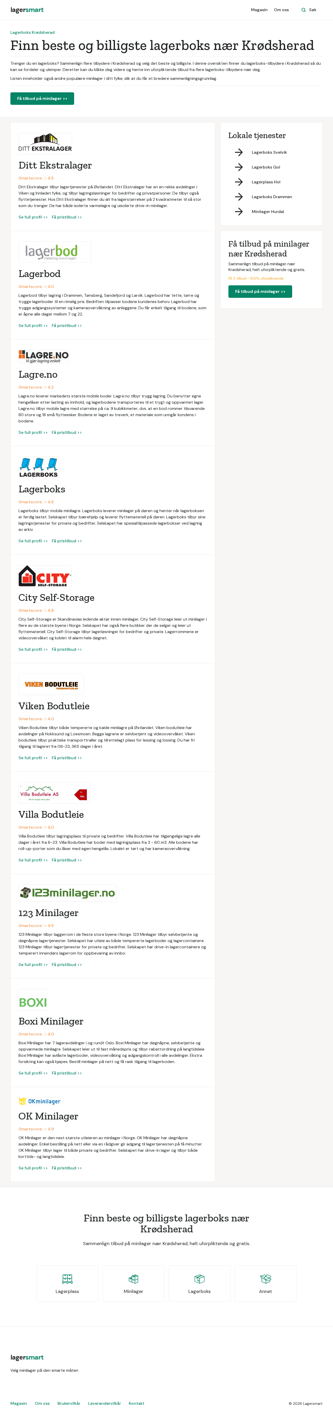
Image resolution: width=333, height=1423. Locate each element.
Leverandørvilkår (104, 1403)
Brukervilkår (68, 1403)
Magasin (259, 9)
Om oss (281, 9)
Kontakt (136, 1403)
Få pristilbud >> (67, 217)
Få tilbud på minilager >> (42, 98)
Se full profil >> (33, 217)
